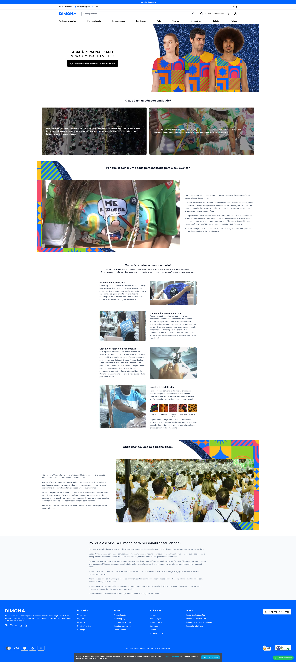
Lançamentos (118, 21)
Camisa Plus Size (84, 626)
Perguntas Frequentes (195, 615)
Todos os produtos (67, 21)
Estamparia (155, 626)
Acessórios (196, 21)
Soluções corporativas (123, 626)
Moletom (176, 21)
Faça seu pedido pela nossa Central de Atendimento (92, 63)
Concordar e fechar (210, 657)
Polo (159, 21)
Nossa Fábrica (156, 622)
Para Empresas (66, 6)
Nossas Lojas (155, 618)
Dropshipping (119, 618)
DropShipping (83, 6)
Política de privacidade (196, 618)
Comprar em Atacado (123, 622)
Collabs (216, 21)
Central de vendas (285, 658)
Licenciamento (120, 629)
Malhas (233, 21)
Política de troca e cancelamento (200, 622)
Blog (235, 6)
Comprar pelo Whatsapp (279, 611)
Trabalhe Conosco (157, 633)
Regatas (80, 618)
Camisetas (141, 21)
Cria (96, 6)
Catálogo (81, 629)
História (153, 615)
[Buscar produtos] (193, 13)
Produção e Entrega (194, 626)
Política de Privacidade (170, 656)
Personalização (94, 21)
